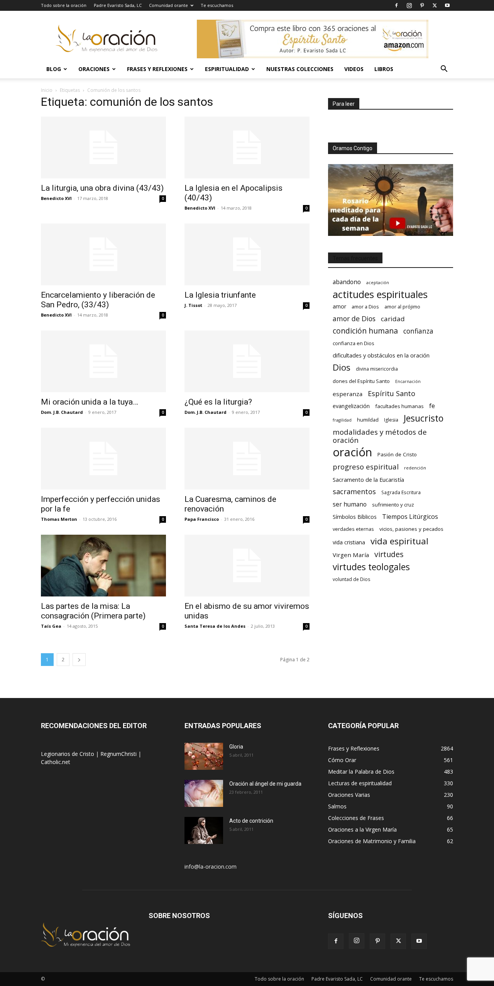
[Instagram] (409, 5)
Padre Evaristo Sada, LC (118, 5)
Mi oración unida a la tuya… (89, 402)
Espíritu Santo (391, 394)
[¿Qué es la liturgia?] (247, 361)
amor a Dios (365, 306)
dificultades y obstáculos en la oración (381, 355)
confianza (418, 331)
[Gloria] (203, 756)
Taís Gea (51, 626)
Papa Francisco (201, 519)
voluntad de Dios (351, 579)
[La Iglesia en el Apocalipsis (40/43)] (247, 147)
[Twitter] (434, 5)
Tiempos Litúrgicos (410, 517)
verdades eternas (353, 528)
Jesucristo (423, 418)
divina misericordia (377, 369)
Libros (383, 69)
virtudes (389, 554)
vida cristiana (349, 542)
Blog (53, 69)
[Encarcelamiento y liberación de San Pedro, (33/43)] (103, 254)
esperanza (347, 394)
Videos (354, 69)
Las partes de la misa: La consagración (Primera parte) (93, 610)
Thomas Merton (59, 519)
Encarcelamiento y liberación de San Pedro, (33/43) (98, 299)
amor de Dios (354, 319)
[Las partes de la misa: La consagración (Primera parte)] (103, 565)
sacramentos (354, 492)
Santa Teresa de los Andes (214, 626)
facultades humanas (399, 406)
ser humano (350, 504)
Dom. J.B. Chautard (62, 412)
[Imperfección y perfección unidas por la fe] (103, 459)
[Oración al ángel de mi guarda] (203, 793)
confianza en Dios (353, 343)
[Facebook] (396, 5)
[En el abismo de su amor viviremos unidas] (247, 565)
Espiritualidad (227, 69)
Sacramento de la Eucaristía (368, 479)
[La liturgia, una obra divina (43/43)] (103, 147)
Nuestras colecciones (299, 69)
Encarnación (408, 381)
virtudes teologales (371, 567)
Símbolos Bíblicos (355, 516)
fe (432, 406)
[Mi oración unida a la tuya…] (103, 361)
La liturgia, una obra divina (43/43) (102, 188)
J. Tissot (193, 305)
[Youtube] (447, 5)
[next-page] (79, 659)
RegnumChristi (119, 753)
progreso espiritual (366, 467)
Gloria (236, 747)
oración (352, 452)
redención (415, 468)
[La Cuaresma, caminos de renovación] (247, 459)
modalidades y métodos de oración (380, 436)
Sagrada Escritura (401, 492)
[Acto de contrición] (203, 830)
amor (339, 306)
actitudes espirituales (380, 294)
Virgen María (351, 555)
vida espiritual (399, 541)
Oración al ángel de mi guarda (265, 784)
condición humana (365, 331)
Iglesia (391, 420)
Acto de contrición (251, 821)
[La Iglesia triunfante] (247, 254)
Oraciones (94, 69)
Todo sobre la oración (63, 5)
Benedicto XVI (56, 198)
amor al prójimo (402, 306)
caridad (393, 319)
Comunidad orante (168, 5)
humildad (368, 419)
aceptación (377, 282)
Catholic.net (55, 762)
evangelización (351, 406)
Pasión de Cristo (397, 454)
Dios (341, 367)
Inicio (46, 90)
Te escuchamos (217, 5)
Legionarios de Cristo (68, 753)
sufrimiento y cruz (393, 504)
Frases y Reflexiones (157, 69)
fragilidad (342, 420)
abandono (347, 282)
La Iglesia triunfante (220, 295)
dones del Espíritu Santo (361, 381)
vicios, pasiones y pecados (411, 528)
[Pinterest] (422, 5)
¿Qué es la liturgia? (218, 402)
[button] (444, 69)
